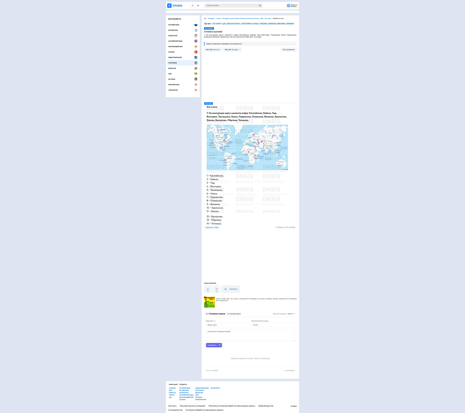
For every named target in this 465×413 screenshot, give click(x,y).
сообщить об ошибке (285, 227)
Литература (172, 36)
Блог (170, 390)
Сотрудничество (175, 410)
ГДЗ (170, 397)
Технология (173, 90)
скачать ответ (212, 227)
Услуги (171, 395)
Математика (173, 30)
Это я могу (217, 24)
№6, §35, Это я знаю (213, 49)
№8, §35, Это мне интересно (233, 49)
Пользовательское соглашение (192, 406)
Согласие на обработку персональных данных (204, 410)
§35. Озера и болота (231, 24)
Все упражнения (289, 49)
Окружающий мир (175, 46)
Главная (172, 388)
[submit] (260, 6)
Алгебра (171, 52)
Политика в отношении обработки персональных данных (232, 406)
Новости (172, 393)
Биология (172, 68)
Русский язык (173, 25)
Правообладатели (265, 406)
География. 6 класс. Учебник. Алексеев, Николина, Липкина (267, 24)
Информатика (173, 85)
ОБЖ (170, 74)
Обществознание (175, 57)
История (171, 79)
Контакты (172, 406)
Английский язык (175, 41)
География (172, 63)
